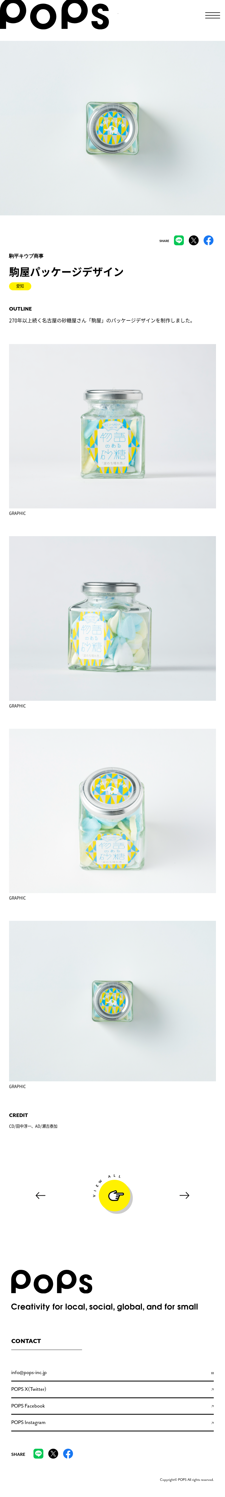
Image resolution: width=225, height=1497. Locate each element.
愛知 (20, 286)
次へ (184, 1195)
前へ (40, 1195)
